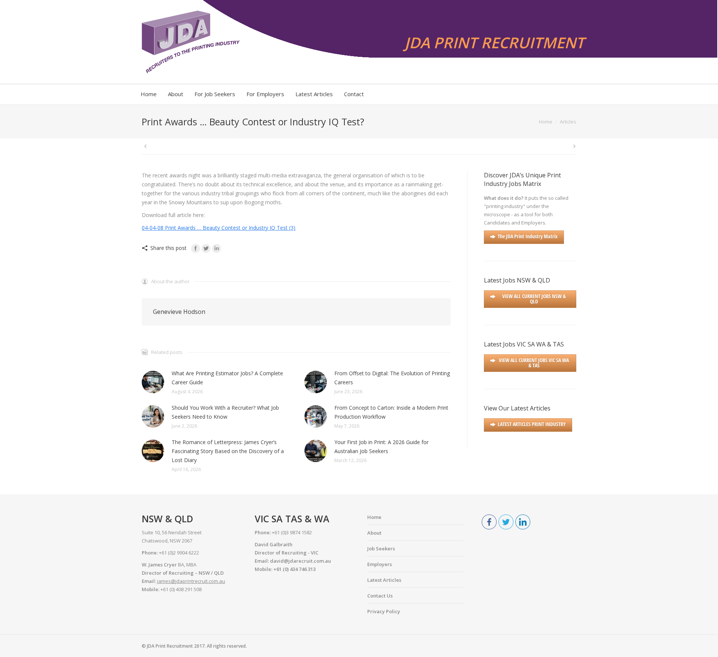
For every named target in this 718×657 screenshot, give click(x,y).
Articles (568, 121)
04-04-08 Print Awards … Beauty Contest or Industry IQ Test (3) (218, 227)
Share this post (168, 247)
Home (545, 121)
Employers (379, 564)
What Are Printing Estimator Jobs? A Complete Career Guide (227, 378)
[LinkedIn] (216, 248)
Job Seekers (381, 548)
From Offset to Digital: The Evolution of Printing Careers (392, 378)
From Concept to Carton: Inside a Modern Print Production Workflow (391, 412)
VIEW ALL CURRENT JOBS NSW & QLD (534, 299)
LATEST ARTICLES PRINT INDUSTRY (532, 424)
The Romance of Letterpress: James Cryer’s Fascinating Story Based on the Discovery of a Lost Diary (228, 451)
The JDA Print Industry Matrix (528, 236)
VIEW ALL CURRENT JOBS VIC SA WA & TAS (534, 363)
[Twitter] (206, 248)
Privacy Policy (383, 611)
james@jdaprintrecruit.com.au (191, 581)
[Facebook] (195, 248)
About (374, 532)
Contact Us (380, 595)
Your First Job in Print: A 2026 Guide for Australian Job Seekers (381, 446)
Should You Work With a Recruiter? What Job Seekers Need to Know (225, 412)
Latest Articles (384, 580)
